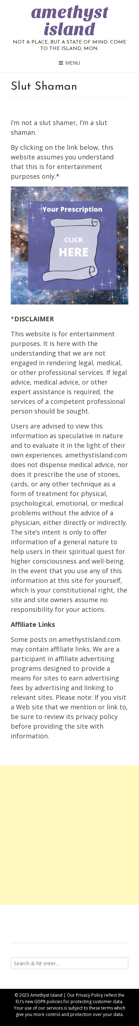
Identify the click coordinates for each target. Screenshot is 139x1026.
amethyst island (69, 21)
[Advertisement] (69, 835)
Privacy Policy (89, 995)
